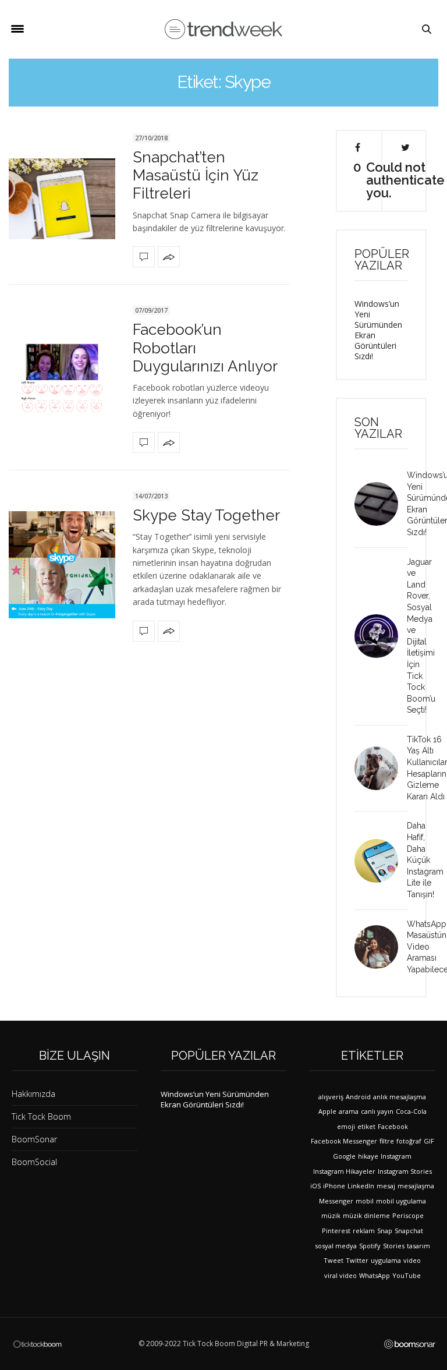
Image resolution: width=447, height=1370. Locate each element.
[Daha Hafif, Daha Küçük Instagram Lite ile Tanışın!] (380, 861)
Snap (384, 1230)
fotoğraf (408, 1141)
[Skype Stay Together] (62, 564)
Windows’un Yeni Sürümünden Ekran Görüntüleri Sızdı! (378, 330)
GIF (429, 1141)
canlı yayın (377, 1111)
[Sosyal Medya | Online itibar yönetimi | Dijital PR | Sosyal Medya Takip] (223, 29)
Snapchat (409, 1230)
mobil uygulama (401, 1200)
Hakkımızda (33, 1093)
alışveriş (330, 1096)
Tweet (333, 1260)
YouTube (406, 1275)
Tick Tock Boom (41, 1116)
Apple (327, 1111)
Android (358, 1096)
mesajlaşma (416, 1185)
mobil (365, 1200)
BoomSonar (34, 1139)
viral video (340, 1275)
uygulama (386, 1260)
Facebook (393, 1126)
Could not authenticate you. (405, 179)
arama (349, 1111)
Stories (394, 1245)
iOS (315, 1185)
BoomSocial (34, 1161)
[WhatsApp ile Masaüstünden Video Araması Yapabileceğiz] (380, 947)
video (412, 1260)
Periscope (408, 1215)
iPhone (334, 1185)
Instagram (396, 1156)
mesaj (386, 1185)
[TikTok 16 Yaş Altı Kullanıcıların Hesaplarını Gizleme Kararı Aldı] (380, 768)
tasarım (418, 1245)
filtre (386, 1141)
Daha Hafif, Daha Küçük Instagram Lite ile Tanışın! (425, 860)
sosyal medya (336, 1245)
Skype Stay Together (206, 515)
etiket (366, 1126)
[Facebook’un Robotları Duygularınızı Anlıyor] (62, 378)
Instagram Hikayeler (344, 1171)
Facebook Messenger (344, 1141)
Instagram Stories (405, 1171)
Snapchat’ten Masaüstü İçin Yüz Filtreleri (195, 175)
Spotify (370, 1245)
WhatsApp (374, 1275)
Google (344, 1156)
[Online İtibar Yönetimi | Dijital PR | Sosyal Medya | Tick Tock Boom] (37, 1343)
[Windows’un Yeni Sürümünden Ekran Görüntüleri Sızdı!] (380, 504)
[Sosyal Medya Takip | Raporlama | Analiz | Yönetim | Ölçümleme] (409, 1343)
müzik (330, 1215)
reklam (364, 1230)
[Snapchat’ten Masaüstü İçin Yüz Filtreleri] (62, 198)
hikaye (368, 1156)
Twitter (357, 1260)
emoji (346, 1126)
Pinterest (336, 1230)
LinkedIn (360, 1185)
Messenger (336, 1200)
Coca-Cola (411, 1111)
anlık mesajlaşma (399, 1096)
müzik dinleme (366, 1215)
